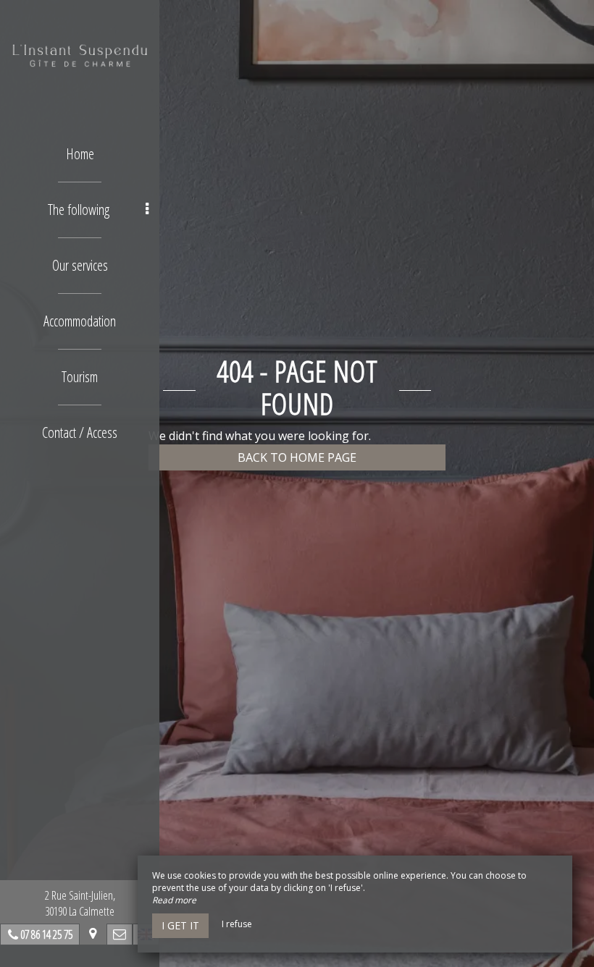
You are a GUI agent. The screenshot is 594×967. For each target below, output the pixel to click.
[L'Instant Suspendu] (79, 54)
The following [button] (78, 209)
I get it (180, 925)
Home (80, 154)
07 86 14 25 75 (46, 934)
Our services (80, 265)
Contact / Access (79, 432)
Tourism (80, 377)
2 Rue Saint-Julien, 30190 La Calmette (80, 903)
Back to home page (297, 457)
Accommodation (79, 321)
